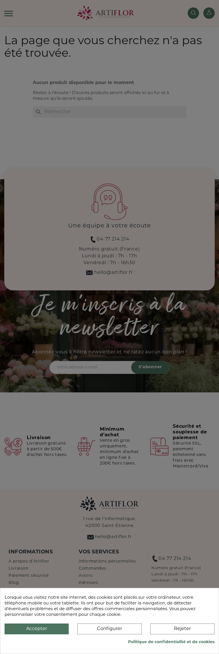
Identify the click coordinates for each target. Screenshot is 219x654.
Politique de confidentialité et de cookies (171, 642)
